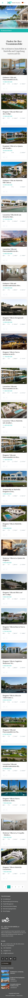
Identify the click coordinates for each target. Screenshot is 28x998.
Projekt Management (8, 904)
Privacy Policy (19, 995)
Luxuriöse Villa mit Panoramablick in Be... (11, 250)
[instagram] (14, 958)
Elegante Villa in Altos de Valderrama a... (12, 697)
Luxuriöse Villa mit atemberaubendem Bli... (11, 765)
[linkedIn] (6, 958)
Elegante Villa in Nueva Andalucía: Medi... (11, 800)
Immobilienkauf (7, 899)
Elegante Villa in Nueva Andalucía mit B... (11, 353)
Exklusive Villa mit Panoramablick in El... (10, 78)
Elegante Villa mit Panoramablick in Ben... (11, 456)
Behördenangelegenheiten (9, 908)
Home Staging (6, 911)
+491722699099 (7, 948)
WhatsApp (5, 963)
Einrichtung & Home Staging (10, 906)
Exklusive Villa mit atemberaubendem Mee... (12, 284)
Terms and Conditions (10, 995)
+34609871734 (7, 950)
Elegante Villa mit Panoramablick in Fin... (11, 731)
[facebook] (2, 958)
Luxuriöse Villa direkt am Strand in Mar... (12, 216)
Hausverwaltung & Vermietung (10, 901)
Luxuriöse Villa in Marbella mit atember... (12, 422)
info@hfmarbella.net (8, 953)
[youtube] (10, 958)
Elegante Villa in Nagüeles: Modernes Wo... (12, 662)
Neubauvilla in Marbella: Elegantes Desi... (11, 490)
